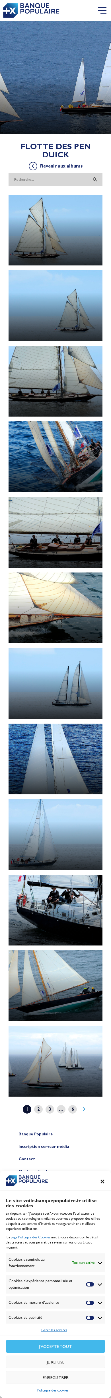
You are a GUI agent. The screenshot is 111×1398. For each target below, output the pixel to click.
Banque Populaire (35, 1134)
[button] (102, 1181)
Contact (26, 1159)
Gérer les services (54, 1330)
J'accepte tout (55, 1346)
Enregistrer (56, 1377)
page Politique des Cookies (30, 1237)
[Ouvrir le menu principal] (102, 10)
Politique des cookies (52, 1390)
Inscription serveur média (43, 1146)
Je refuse (55, 1362)
